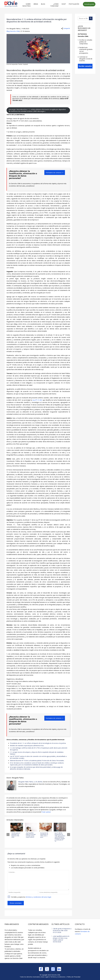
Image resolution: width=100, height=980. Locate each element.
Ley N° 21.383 (37, 400)
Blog (43, 4)
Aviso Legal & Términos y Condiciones (53, 977)
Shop (64, 4)
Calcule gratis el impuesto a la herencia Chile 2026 (62, 930)
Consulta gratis (89, 4)
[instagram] (53, 969)
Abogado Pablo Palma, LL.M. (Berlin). (30, 782)
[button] (8, 834)
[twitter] (47, 969)
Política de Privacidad (73, 977)
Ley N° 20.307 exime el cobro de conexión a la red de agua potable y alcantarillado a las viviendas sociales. (38, 757)
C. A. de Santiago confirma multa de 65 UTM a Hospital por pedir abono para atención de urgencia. (38, 749)
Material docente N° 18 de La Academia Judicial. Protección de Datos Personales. (37, 760)
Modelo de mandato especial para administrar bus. (27, 745)
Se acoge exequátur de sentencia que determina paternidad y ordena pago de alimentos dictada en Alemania (36, 768)
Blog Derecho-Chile (13, 31)
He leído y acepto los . (31, 897)
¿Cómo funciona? (54, 5)
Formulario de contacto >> (54, 172)
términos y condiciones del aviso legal (38, 897)
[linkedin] (59, 969)
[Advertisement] (43, 11)
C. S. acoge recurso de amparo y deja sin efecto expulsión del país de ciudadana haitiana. (36, 753)
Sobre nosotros (26, 5)
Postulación (74, 4)
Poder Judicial (46, 812)
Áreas (36, 4)
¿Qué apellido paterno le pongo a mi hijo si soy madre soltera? (61, 939)
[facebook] (41, 969)
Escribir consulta (85, 66)
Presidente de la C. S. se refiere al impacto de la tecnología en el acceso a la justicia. (38, 743)
